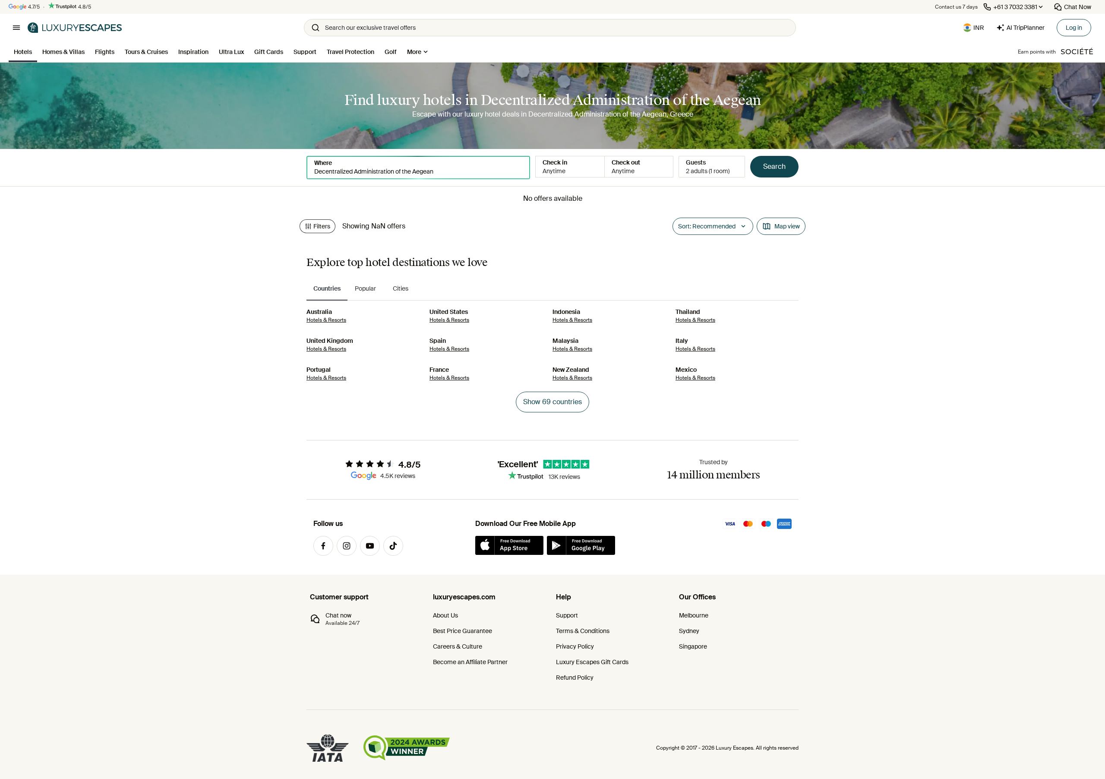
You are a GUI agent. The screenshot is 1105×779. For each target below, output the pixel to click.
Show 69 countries (552, 401)
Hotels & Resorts (326, 320)
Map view (787, 226)
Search (774, 166)
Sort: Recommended (707, 226)
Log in (1074, 28)
